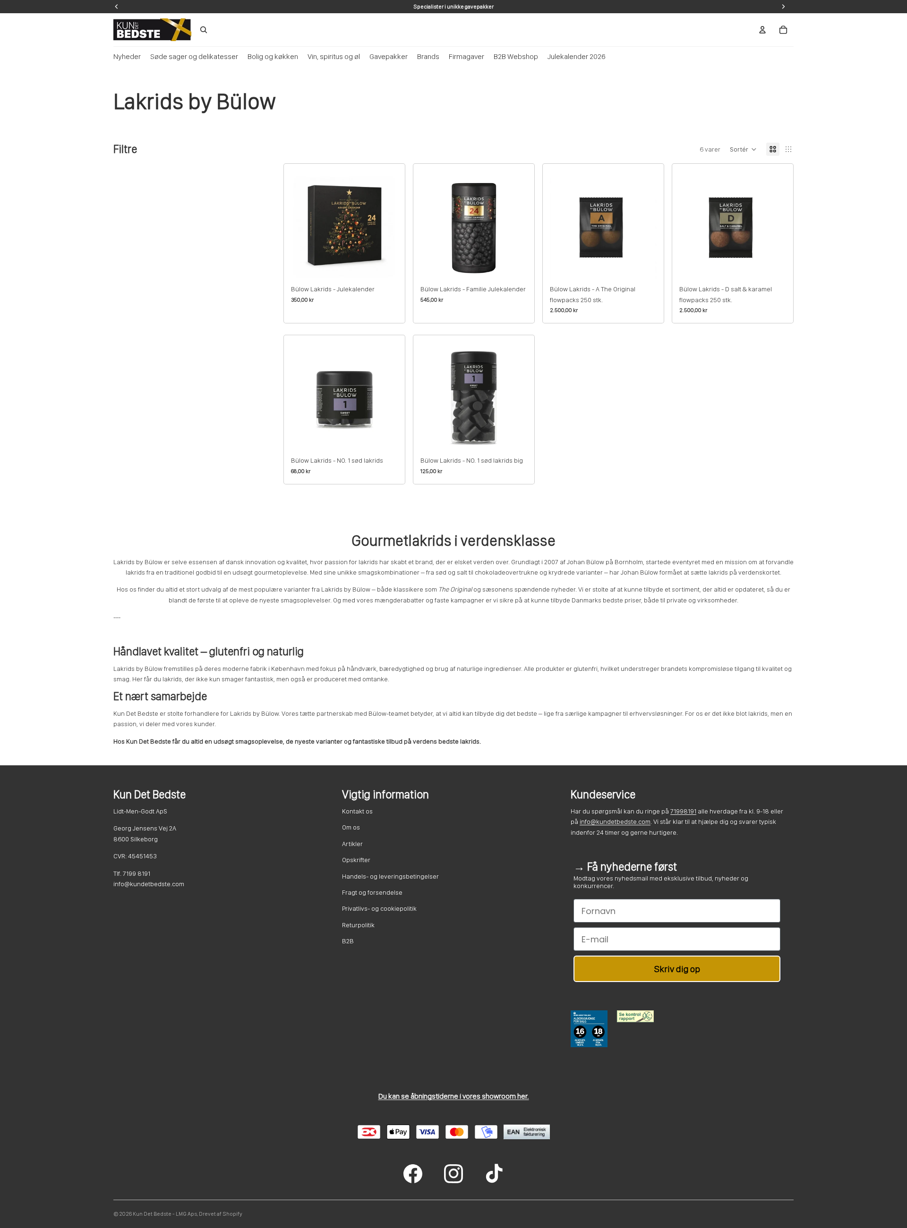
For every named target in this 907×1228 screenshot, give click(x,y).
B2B (348, 941)
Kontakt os (357, 811)
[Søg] (203, 29)
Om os (351, 827)
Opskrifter (356, 860)
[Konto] (762, 29)
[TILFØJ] (383, 265)
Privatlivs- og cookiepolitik (379, 908)
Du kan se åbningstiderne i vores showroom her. (453, 1096)
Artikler (352, 843)
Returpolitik (358, 925)
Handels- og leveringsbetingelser (390, 876)
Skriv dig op (677, 968)
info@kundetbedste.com (615, 821)
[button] (743, 149)
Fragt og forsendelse (372, 892)
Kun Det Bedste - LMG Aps (165, 1214)
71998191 (683, 811)
